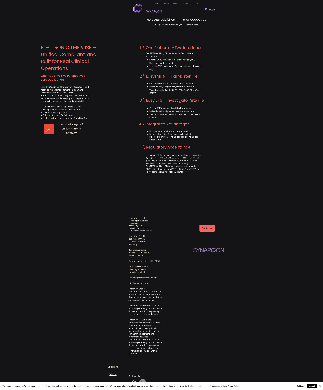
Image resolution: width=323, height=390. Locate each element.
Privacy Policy (233, 386)
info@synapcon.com (138, 283)
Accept (312, 386)
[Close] (319, 386)
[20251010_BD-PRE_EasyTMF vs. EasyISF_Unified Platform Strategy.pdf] (49, 129)
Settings (300, 386)
